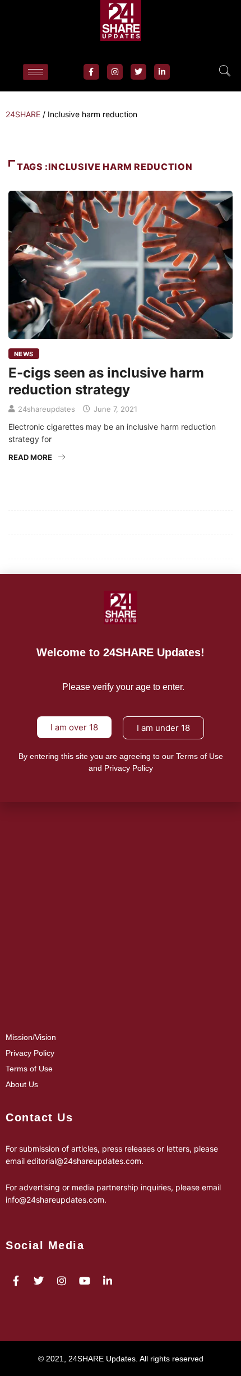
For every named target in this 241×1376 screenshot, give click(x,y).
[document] (120, 688)
